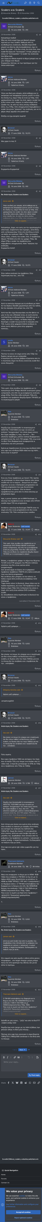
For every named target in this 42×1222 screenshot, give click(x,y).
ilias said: (6, 733)
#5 (40, 191)
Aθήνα (36, 783)
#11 (39, 475)
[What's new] (34, 3)
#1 (40, 35)
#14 (39, 651)
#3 (40, 138)
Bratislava (14, 419)
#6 (40, 270)
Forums (4, 1179)
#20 (39, 990)
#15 (39, 685)
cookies (22, 1196)
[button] (3, 3)
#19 (39, 927)
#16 (39, 723)
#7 (40, 300)
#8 (40, 351)
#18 (39, 871)
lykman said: (7, 936)
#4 (40, 166)
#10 (39, 424)
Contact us (5, 1183)
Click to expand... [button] (21, 221)
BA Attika (36, 866)
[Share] (36, 35)
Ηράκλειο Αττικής (17, 85)
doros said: (7, 201)
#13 (39, 623)
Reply (39, 70)
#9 (40, 385)
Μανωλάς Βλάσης (9, 13)
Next (22, 1050)
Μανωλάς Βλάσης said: (11, 539)
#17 (39, 788)
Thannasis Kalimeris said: (12, 994)
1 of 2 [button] (15, 1050)
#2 (40, 90)
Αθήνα (37, 530)
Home (3, 1174)
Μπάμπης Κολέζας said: (11, 690)
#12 (39, 534)
